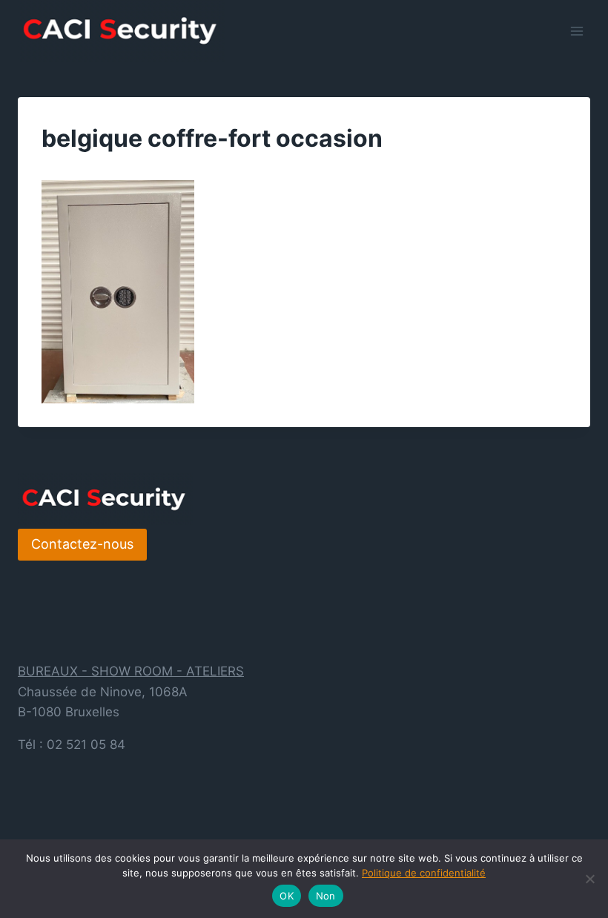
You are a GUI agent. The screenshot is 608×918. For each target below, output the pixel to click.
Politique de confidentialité (424, 873)
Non (326, 896)
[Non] (589, 878)
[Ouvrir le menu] (576, 30)
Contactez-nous (82, 544)
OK (287, 896)
